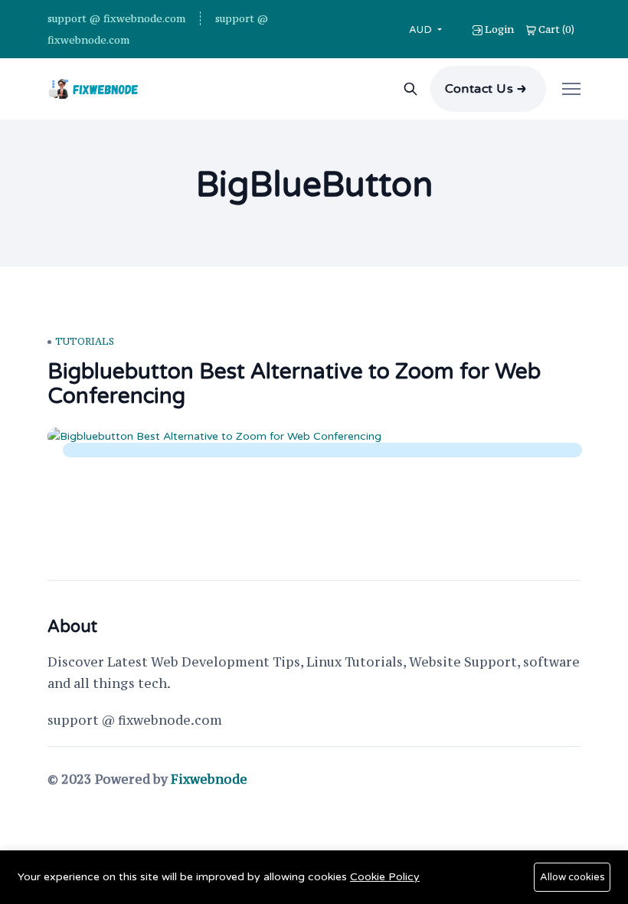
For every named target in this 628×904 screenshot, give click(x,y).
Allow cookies (572, 877)
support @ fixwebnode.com (116, 18)
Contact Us (479, 89)
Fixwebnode (209, 779)
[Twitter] (568, 782)
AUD (422, 29)
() (556, 29)
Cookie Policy (385, 876)
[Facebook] (533, 782)
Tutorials (84, 341)
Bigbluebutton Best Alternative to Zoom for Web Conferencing (294, 384)
